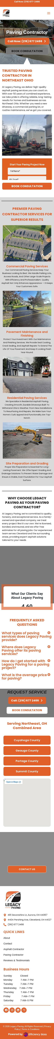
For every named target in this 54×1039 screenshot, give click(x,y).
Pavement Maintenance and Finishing (27, 334)
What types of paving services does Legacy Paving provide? (27, 636)
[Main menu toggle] (48, 13)
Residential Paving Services (27, 398)
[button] (27, 636)
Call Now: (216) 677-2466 (27, 1)
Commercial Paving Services (27, 266)
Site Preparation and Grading (27, 463)
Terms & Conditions (30, 1029)
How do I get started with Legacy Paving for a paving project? (25, 664)
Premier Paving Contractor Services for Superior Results (27, 214)
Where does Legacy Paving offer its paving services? (21, 650)
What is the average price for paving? (24, 677)
